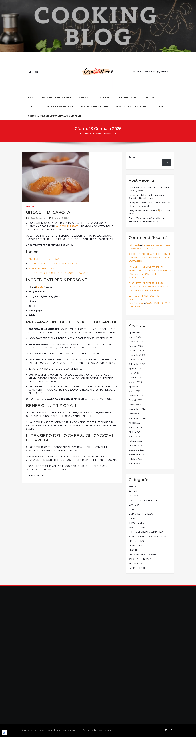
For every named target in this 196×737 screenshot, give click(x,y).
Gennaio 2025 (136, 400)
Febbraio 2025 (136, 395)
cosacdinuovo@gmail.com (156, 71)
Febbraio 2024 (136, 441)
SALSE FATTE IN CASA (140, 559)
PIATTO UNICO (136, 541)
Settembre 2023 (137, 463)
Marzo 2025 (135, 391)
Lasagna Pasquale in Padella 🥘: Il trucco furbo (149, 212)
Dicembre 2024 (137, 404)
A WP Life (80, 730)
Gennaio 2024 (136, 445)
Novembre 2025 (137, 355)
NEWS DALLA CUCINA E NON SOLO (133, 106)
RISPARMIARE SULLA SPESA (56, 97)
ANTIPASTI (84, 97)
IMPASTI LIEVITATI (138, 527)
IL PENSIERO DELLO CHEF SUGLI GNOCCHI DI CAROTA (58, 273)
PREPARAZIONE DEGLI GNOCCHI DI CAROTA (52, 263)
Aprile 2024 (134, 432)
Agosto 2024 (135, 423)
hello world (134, 245)
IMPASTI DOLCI (137, 523)
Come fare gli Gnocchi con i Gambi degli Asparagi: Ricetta (149, 189)
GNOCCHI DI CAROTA (48, 212)
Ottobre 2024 (136, 413)
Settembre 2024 (137, 418)
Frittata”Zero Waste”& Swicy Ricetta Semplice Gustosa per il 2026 (147, 220)
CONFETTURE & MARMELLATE (58, 106)
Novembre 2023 (137, 454)
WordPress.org (104, 730)
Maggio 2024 (135, 427)
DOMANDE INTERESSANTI (94, 106)
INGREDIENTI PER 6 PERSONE (45, 259)
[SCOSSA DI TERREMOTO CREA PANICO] (166, 162)
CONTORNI (149, 97)
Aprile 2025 (134, 386)
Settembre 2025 (137, 364)
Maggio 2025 (135, 382)
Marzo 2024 (135, 436)
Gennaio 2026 (136, 346)
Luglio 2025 (134, 373)
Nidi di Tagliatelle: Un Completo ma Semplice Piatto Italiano (147, 196)
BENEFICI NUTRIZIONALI (42, 268)
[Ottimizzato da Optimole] (4, 732)
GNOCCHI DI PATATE (67, 226)
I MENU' (133, 518)
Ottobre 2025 (135, 359)
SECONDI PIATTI (127, 97)
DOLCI (31, 106)
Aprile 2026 (134, 332)
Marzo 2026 (135, 337)
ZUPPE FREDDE (137, 568)
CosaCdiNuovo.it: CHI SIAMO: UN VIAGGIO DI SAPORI (54, 116)
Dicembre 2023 (137, 450)
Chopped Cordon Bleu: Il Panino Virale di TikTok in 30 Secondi (149, 204)
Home (31, 97)
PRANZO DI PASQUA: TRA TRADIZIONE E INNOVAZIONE (150, 274)
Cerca (132, 157)
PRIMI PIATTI (104, 97)
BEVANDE (134, 495)
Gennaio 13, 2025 (60, 218)
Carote (40, 287)
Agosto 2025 (135, 368)
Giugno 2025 (135, 377)
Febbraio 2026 (136, 341)
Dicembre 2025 (137, 350)
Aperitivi (133, 491)
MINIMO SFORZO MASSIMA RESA (146, 532)
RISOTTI (133, 550)
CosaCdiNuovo (37, 218)
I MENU (162, 106)
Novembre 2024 (137, 409)
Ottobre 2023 (135, 459)
